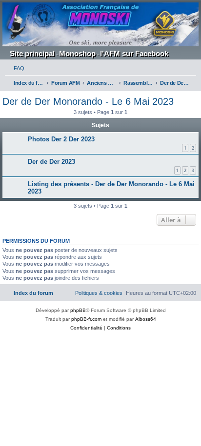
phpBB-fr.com (86, 319)
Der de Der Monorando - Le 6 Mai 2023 (88, 101)
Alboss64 (145, 319)
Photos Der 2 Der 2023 (61, 139)
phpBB (78, 310)
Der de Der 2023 (51, 161)
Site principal (32, 53)
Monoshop (77, 53)
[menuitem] (14, 68)
